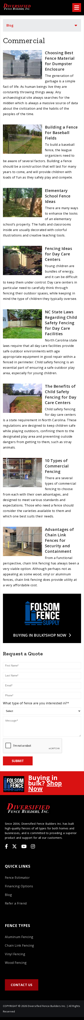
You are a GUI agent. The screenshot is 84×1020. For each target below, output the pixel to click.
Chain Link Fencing (19, 945)
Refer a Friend (16, 903)
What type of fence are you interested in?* (36, 703)
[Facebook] (8, 847)
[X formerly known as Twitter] (16, 847)
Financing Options (19, 886)
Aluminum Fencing (19, 937)
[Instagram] (35, 847)
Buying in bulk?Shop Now (39, 635)
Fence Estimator (17, 877)
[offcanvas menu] (76, 7)
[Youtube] (25, 847)
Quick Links (17, 866)
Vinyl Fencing (15, 954)
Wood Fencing (16, 962)
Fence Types (17, 925)
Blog (9, 25)
